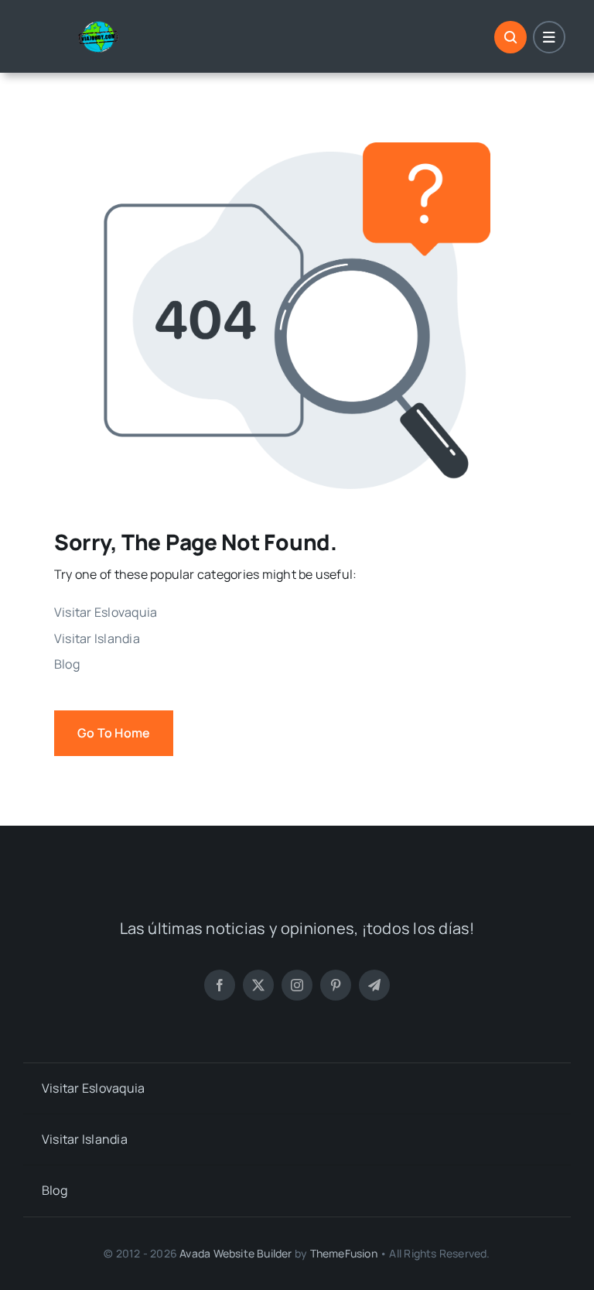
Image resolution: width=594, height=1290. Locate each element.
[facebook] (219, 985)
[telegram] (374, 985)
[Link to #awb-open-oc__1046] (510, 37)
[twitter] (258, 985)
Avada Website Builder (235, 1253)
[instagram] (297, 985)
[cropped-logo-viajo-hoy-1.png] (104, 26)
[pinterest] (335, 985)
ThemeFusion (343, 1253)
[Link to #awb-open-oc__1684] (549, 37)
